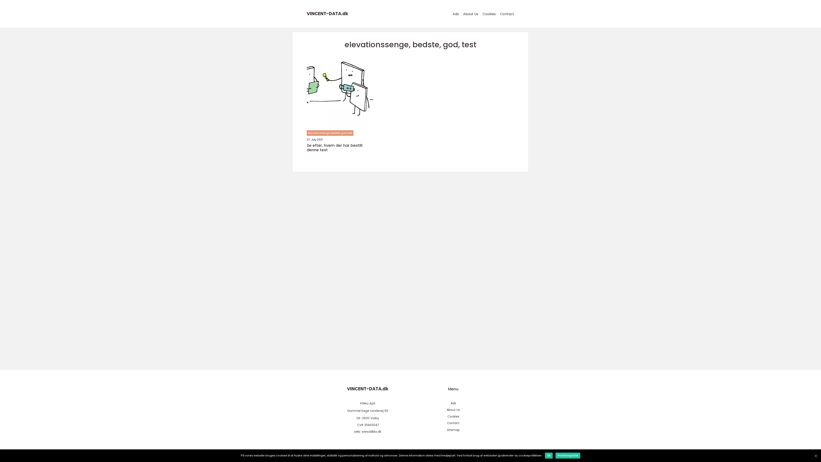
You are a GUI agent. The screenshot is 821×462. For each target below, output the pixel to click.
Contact (507, 14)
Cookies (489, 14)
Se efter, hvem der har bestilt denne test (335, 147)
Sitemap (453, 430)
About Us (470, 14)
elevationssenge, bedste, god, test (330, 133)
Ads (456, 14)
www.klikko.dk (371, 431)
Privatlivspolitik (568, 455)
